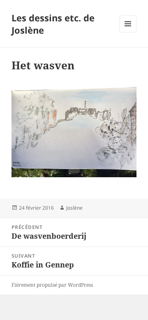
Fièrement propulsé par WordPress (52, 284)
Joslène (74, 207)
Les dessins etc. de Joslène (53, 23)
